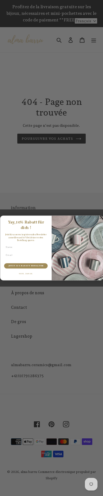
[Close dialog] (100, 218)
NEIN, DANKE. (26, 274)
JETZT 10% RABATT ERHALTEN (25, 266)
